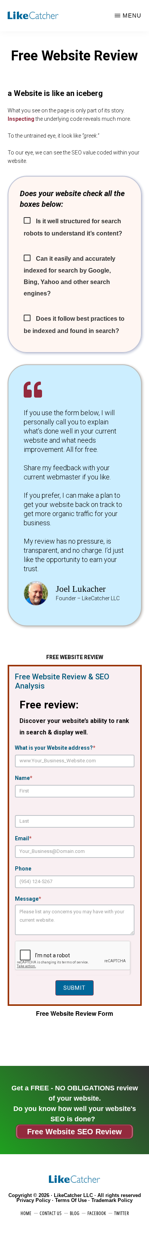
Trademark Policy (112, 1200)
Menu (132, 15)
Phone (23, 869)
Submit (74, 987)
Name (23, 778)
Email (23, 838)
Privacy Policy (33, 1200)
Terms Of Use (71, 1200)
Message (28, 899)
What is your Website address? (55, 748)
